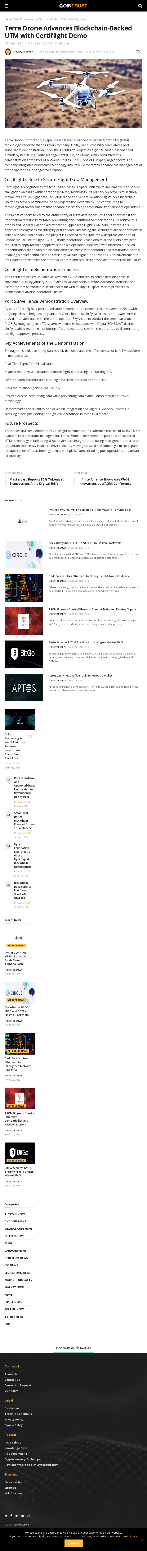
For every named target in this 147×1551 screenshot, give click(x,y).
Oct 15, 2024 (22, 876)
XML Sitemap (14, 1493)
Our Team (11, 1391)
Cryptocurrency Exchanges (23, 1459)
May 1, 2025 (22, 837)
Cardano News (16, 1250)
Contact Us (12, 1379)
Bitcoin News (14, 1236)
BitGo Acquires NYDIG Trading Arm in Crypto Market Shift (86, 642)
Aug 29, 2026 (76, 514)
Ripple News (13, 1302)
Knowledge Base (16, 1448)
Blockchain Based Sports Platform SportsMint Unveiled (22, 890)
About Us (11, 1374)
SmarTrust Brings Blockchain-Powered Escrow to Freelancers (24, 820)
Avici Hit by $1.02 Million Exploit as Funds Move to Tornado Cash (90, 510)
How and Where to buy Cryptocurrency (31, 1465)
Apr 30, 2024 (22, 907)
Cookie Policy (14, 1425)
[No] (142, 1539)
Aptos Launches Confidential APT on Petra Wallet (80, 675)
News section (14, 1482)
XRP (7, 1324)
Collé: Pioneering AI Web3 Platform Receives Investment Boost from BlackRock (15, 746)
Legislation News (18, 1272)
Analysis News (15, 1221)
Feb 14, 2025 (47, 51)
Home (8, 19)
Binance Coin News (19, 1228)
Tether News (14, 1316)
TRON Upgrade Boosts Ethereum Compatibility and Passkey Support (93, 609)
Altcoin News (15, 1214)
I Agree (73, 1543)
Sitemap (10, 1487)
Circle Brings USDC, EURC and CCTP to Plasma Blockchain (85, 543)
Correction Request (18, 1385)
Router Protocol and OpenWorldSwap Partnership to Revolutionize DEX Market (24, 787)
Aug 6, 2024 (22, 806)
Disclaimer (12, 1408)
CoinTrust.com (21, 1524)
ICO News (11, 1265)
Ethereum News (18, 1051)
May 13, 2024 (13, 767)
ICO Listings (13, 1442)
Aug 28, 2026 (76, 647)
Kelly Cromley (24, 51)
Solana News (14, 1309)
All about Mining (16, 1453)
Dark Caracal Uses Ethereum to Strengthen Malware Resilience (89, 576)
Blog (8, 1243)
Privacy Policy (14, 1419)
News (79, 51)
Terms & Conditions (18, 1414)
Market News (66, 51)
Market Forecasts (18, 1280)
